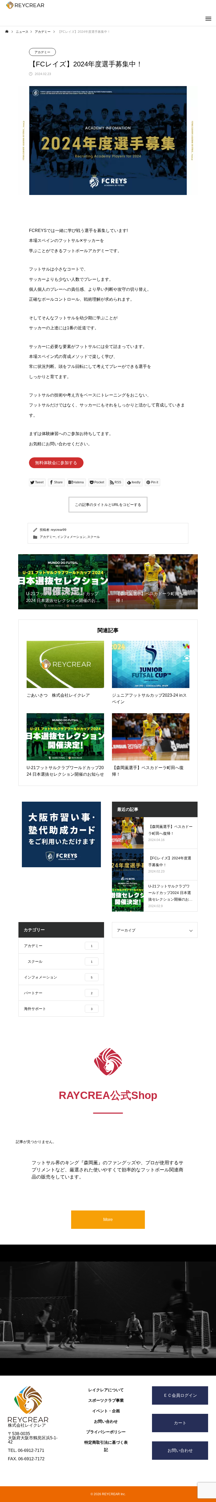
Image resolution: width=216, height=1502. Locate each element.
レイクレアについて (106, 1390)
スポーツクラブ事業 (106, 1400)
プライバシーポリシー (106, 1432)
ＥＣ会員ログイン (180, 1395)
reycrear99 (58, 530)
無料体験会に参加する (56, 463)
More (108, 1219)
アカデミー (42, 52)
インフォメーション (71, 537)
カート (180, 1423)
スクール (93, 537)
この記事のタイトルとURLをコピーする (108, 505)
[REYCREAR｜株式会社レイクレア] (25, 5)
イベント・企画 (106, 1411)
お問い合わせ (106, 1421)
